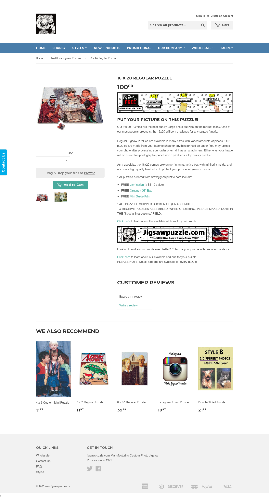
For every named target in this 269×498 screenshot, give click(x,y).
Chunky (59, 48)
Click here (123, 221)
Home (41, 48)
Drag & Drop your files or (70, 173)
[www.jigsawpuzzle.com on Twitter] (90, 470)
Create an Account (222, 16)
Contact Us (43, 461)
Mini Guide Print (140, 196)
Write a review (128, 305)
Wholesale (202, 48)
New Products (107, 48)
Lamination (137, 184)
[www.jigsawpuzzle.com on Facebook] (98, 470)
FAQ (39, 466)
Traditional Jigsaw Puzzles (66, 58)
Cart (225, 25)
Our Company (170, 48)
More (226, 48)
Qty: (70, 153)
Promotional (139, 48)
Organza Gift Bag (141, 190)
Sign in (200, 16)
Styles (78, 48)
